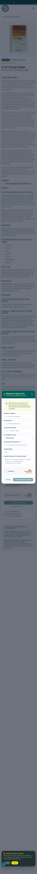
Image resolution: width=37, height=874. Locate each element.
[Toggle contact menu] (4, 864)
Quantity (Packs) (8, 449)
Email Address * (8, 420)
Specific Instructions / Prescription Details (15, 456)
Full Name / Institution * (10, 413)
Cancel (8, 479)
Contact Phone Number (10, 427)
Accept (15, 863)
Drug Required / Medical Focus (12, 442)
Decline (7, 863)
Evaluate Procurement (24, 479)
